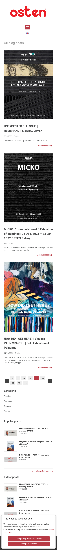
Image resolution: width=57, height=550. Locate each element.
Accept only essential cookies (29, 538)
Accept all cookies (29, 543)
